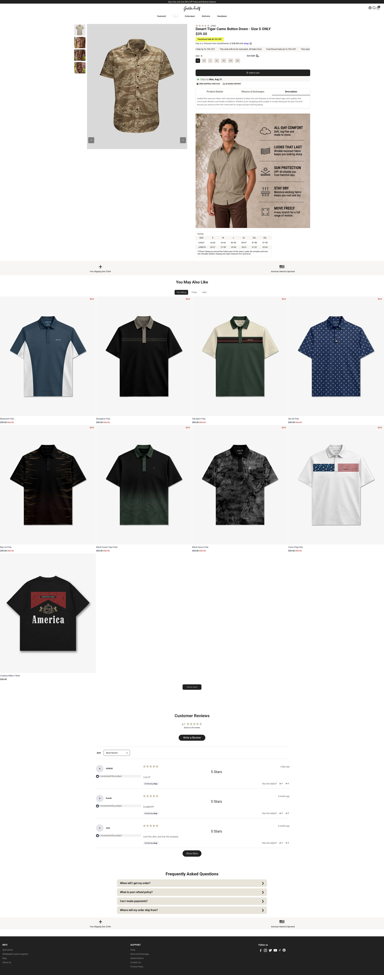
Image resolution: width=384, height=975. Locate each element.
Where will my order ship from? (139, 910)
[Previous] (91, 140)
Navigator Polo (103, 419)
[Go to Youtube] (275, 951)
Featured (161, 16)
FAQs (132, 950)
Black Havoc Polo (200, 547)
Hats (204, 292)
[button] (206, 25)
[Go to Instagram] (265, 951)
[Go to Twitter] (270, 951)
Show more (192, 687)
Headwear (222, 16)
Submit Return (137, 958)
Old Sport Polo (199, 419)
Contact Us (135, 962)
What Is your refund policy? (136, 892)
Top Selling (181, 292)
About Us (6, 962)
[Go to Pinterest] (284, 951)
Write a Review (192, 738)
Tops (175, 16)
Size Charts (7, 950)
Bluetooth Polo (7, 419)
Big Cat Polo (6, 547)
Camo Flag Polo (295, 547)
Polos (194, 292)
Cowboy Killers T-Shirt (10, 675)
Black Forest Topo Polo (106, 547)
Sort (99, 753)
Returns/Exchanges (139, 954)
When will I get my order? (135, 883)
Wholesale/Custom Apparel (15, 954)
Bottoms (206, 16)
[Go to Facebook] (260, 951)
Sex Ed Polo (293, 419)
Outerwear (190, 16)
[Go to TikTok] (279, 951)
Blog (4, 958)
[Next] (183, 140)
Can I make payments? (134, 901)
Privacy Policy (136, 966)
